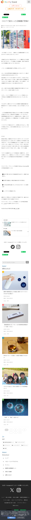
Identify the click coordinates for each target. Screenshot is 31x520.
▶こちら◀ (16, 208)
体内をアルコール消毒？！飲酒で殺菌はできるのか (15, 356)
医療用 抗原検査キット (10, 468)
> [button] (15, 432)
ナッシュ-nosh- (6, 500)
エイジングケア (16, 445)
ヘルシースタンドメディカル (8, 27)
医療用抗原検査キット (9, 442)
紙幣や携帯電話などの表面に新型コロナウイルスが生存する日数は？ (15, 292)
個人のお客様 (8, 497)
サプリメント (7, 445)
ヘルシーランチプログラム (11, 461)
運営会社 (26, 500)
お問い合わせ (15, 5)
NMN (5, 448)
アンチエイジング (20, 442)
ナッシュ (7, 464)
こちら (4, 203)
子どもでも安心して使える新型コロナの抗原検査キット (15, 387)
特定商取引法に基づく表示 (10, 502)
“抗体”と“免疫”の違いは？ (11, 417)
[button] (29, 2)
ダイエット (25, 445)
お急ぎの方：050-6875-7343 (15, 8)
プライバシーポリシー (22, 502)
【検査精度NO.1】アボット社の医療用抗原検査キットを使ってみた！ (16, 325)
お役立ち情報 (8, 471)
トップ (6, 458)
